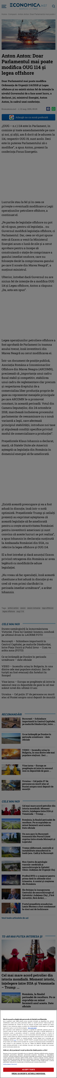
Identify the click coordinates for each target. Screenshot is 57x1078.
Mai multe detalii (32, 1028)
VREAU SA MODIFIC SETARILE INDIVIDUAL (28, 1074)
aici (15, 1040)
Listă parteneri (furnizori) (10, 1064)
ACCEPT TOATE (28, 1070)
